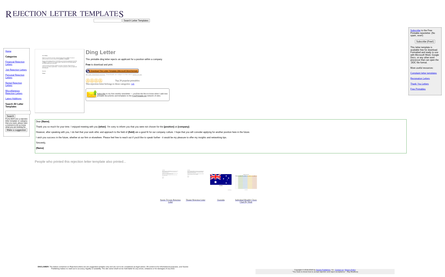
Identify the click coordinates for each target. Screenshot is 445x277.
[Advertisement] (66, 39)
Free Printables (418, 89)
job (132, 84)
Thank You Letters (419, 84)
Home (8, 51)
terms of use (137, 74)
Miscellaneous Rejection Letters (13, 92)
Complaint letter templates (423, 73)
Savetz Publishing (323, 270)
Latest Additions (13, 98)
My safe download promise (95, 74)
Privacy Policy (350, 270)
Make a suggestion (16, 130)
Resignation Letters (420, 78)
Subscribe (101, 94)
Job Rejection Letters (16, 70)
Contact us (339, 270)
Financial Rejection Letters (15, 63)
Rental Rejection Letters (13, 84)
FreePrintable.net (139, 96)
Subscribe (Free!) (425, 41)
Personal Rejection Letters (14, 76)
